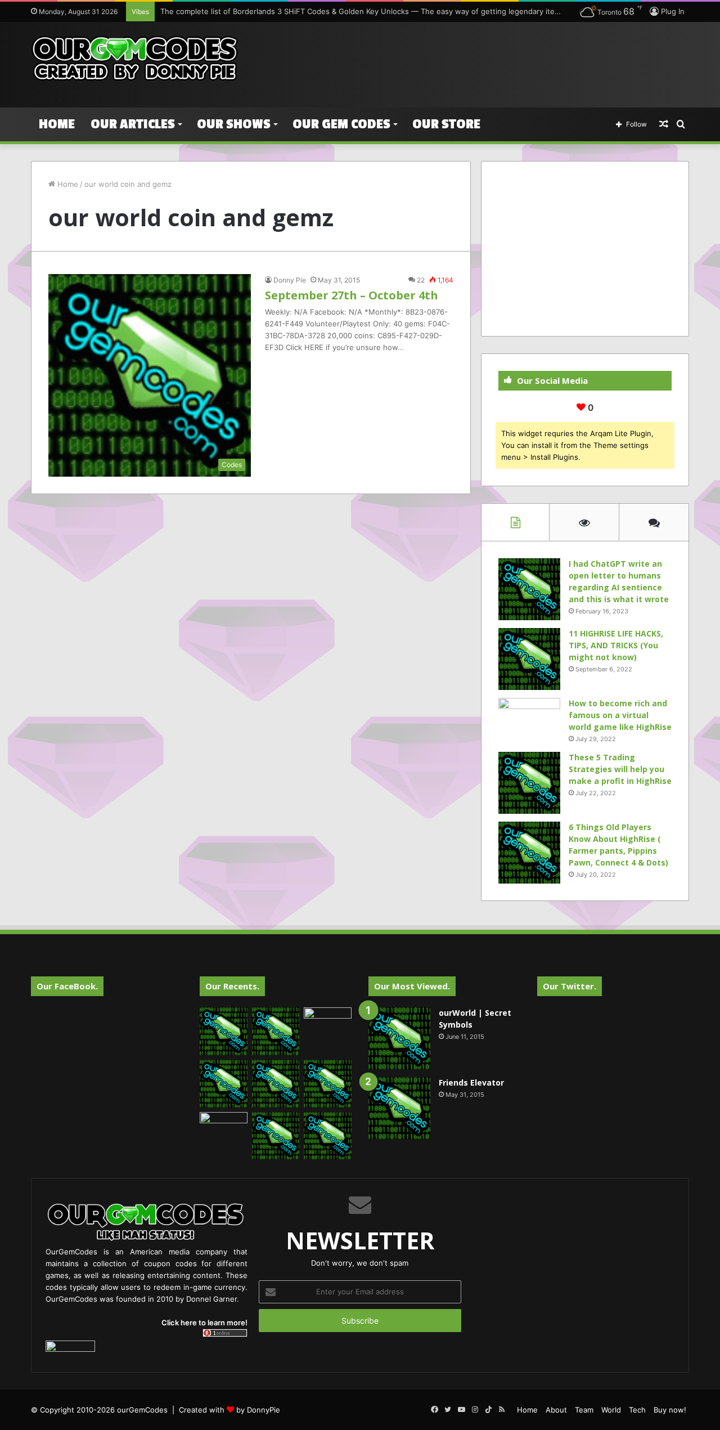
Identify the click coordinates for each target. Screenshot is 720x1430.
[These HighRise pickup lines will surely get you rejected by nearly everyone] (224, 1125)
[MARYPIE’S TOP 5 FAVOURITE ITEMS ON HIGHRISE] (328, 1136)
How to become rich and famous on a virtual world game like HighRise (620, 715)
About (556, 1409)
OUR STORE (446, 124)
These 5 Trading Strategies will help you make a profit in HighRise (620, 769)
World (611, 1409)
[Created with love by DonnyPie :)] (135, 59)
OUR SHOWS (234, 124)
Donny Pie (289, 280)
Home (57, 124)
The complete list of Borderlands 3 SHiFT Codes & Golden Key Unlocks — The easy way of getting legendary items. (363, 11)
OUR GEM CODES (341, 124)
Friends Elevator (471, 1082)
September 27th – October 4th (351, 295)
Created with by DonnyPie (229, 1409)
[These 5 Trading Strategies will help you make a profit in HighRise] (529, 783)
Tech (637, 1409)
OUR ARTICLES (133, 124)
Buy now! (670, 1409)
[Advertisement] (472, 58)
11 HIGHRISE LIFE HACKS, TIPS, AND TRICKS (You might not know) (616, 645)
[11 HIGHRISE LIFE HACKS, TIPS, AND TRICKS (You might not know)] (529, 659)
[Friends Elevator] (399, 1108)
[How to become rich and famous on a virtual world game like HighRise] (529, 719)
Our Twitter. (569, 986)
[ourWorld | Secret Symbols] (399, 1038)
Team (584, 1409)
